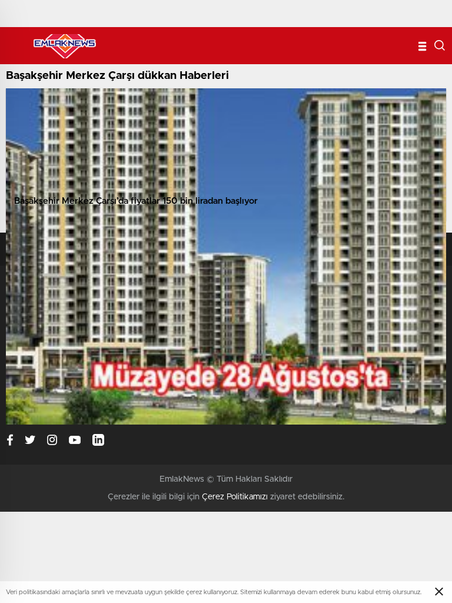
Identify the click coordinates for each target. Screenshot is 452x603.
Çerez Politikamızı (235, 497)
